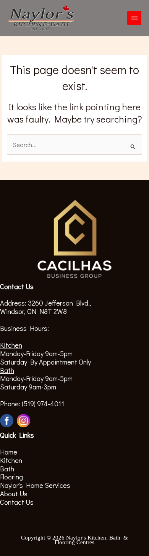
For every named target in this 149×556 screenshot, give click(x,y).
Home (8, 451)
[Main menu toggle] (134, 18)
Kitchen (11, 460)
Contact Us (17, 502)
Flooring (11, 476)
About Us (14, 493)
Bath (7, 468)
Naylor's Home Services (35, 485)
